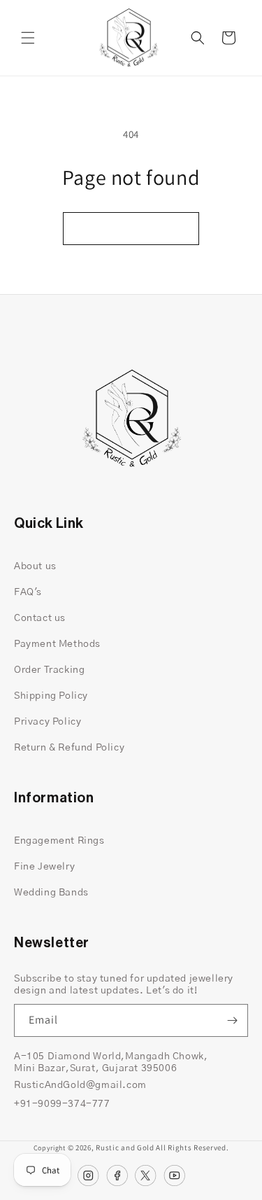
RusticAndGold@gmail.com (80, 1085)
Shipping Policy (51, 696)
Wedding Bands (51, 893)
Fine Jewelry (44, 867)
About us (35, 566)
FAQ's (28, 592)
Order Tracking (49, 670)
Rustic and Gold (125, 1147)
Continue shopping (131, 228)
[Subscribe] (232, 1020)
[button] (28, 37)
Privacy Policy (47, 722)
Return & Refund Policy (69, 748)
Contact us (40, 618)
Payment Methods (57, 644)
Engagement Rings (59, 841)
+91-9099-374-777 (62, 1104)
